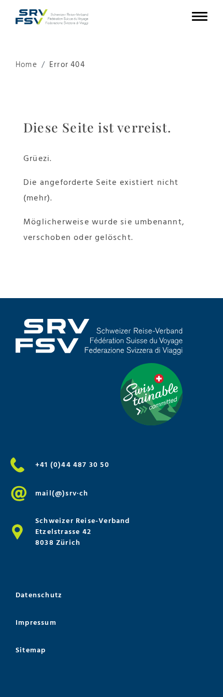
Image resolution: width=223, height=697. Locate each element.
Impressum (36, 622)
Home (26, 65)
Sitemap (31, 650)
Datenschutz (39, 595)
